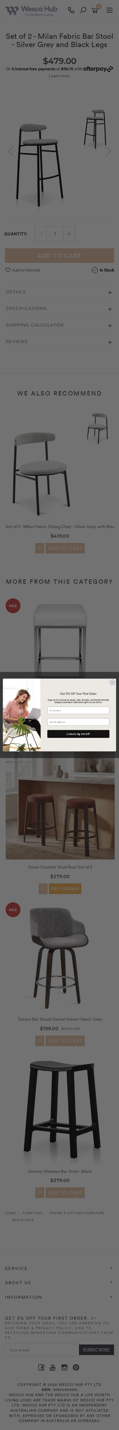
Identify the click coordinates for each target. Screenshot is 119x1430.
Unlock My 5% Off (78, 734)
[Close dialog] (112, 682)
